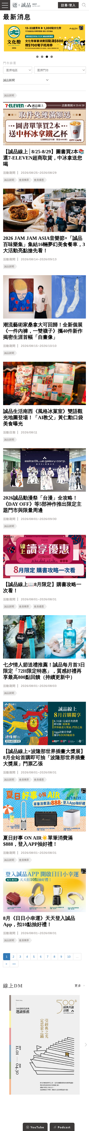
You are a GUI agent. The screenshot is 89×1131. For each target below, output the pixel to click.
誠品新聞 (9, 95)
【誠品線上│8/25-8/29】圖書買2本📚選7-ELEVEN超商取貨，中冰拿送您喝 (43, 158)
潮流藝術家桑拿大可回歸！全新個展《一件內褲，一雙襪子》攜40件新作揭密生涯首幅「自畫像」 (43, 331)
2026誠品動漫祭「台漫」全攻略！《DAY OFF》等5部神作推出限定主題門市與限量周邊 (42, 504)
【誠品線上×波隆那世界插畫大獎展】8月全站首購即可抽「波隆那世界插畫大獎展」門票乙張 (44, 757)
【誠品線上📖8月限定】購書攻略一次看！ (42, 587)
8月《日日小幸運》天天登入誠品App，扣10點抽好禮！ (39, 921)
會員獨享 (24, 179)
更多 (79, 985)
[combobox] (17, 70)
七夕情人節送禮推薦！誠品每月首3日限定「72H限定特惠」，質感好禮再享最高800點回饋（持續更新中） (44, 671)
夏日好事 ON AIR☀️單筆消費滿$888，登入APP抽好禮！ (38, 841)
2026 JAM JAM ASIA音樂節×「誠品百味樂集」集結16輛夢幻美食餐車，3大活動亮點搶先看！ (44, 244)
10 (69, 956)
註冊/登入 (68, 5)
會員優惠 (39, 179)
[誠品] (26, 4)
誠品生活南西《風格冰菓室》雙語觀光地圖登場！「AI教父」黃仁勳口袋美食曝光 (43, 417)
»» (14, 963)
